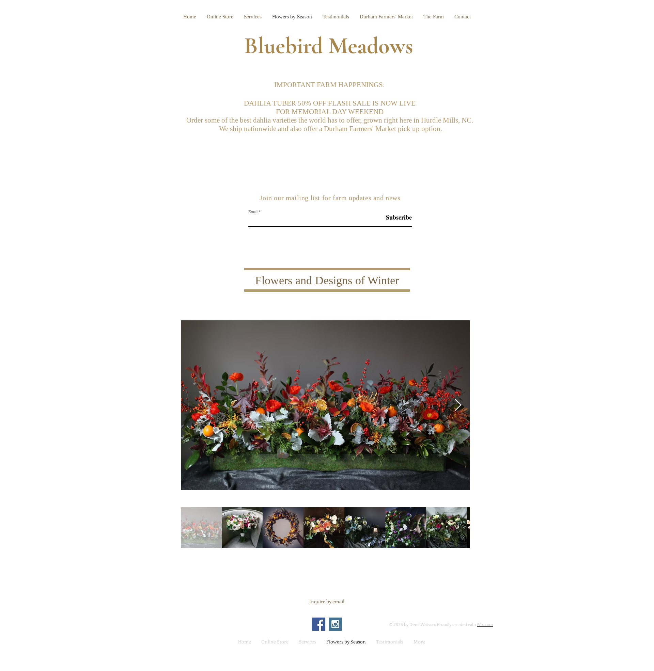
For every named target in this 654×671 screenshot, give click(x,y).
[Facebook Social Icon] (318, 624)
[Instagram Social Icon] (335, 624)
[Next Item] (458, 405)
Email (253, 211)
